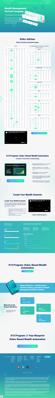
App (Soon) (13, 361)
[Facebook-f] (32, 367)
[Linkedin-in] (36, 367)
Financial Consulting (38, 361)
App (18, 361)
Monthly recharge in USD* (7, 234)
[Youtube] (18, 367)
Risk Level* (11, 247)
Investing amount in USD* (7, 228)
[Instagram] (27, 367)
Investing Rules (26, 359)
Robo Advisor (13, 359)
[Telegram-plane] (23, 367)
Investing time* (6, 240)
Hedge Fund (19, 359)
